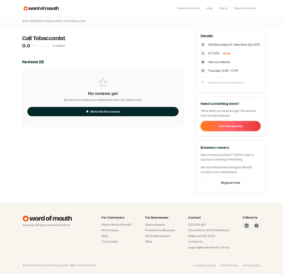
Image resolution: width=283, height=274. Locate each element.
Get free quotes (230, 126)
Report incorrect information (226, 82)
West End (36, 21)
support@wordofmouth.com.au (209, 247)
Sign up (223, 8)
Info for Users (110, 230)
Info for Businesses (157, 236)
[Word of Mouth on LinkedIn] (246, 225)
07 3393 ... (219, 53)
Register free (230, 182)
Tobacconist (53, 21)
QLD (25, 21)
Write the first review (105, 111)
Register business (245, 8)
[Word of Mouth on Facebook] (256, 225)
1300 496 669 (197, 224)
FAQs (105, 236)
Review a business (188, 8)
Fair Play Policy (229, 265)
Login (209, 8)
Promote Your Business (160, 230)
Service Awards (155, 224)
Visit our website (219, 62)
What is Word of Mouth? (117, 224)
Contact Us (195, 241)
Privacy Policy (251, 265)
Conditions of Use (204, 265)
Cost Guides (110, 241)
